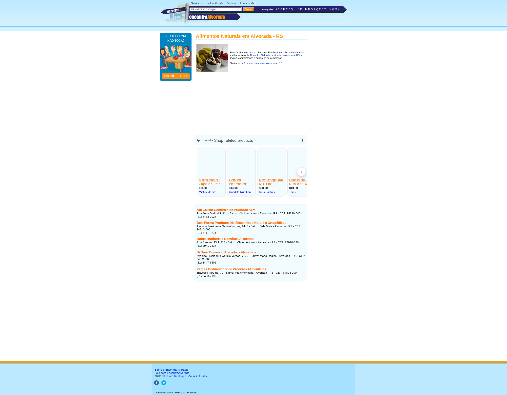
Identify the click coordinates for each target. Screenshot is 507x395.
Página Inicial (197, 3)
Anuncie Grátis (197, 376)
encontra (207, 17)
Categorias (231, 3)
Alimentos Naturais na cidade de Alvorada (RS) (275, 55)
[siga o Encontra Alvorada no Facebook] (156, 384)
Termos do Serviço (163, 392)
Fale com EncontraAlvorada (171, 372)
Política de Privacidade (186, 392)
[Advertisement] (251, 100)
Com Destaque (176, 376)
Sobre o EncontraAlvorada (171, 369)
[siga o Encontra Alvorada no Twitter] (163, 384)
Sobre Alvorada (247, 3)
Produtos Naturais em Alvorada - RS (262, 63)
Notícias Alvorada (215, 3)
